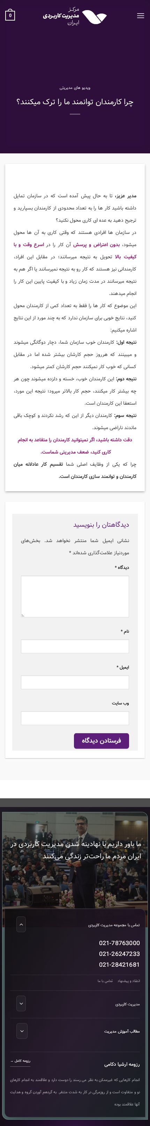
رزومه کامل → (20, 1061)
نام (125, 631)
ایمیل (123, 667)
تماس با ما (105, 981)
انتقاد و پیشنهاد (129, 981)
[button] (140, 15)
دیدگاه (122, 567)
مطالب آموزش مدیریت (122, 1031)
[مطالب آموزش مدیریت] (22, 1031)
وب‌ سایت (120, 703)
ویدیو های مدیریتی (75, 88)
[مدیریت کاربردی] (21, 1003)
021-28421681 (119, 965)
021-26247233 (119, 954)
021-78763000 (119, 943)
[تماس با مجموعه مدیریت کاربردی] (21, 924)
